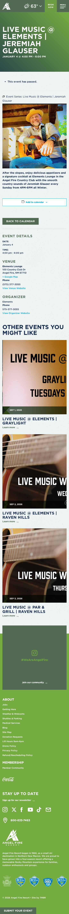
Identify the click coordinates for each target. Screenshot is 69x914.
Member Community (13, 768)
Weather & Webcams (13, 714)
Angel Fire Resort (6, 6)
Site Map (7, 732)
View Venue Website (14, 288)
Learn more (8, 427)
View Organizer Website (16, 313)
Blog (4, 727)
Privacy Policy (9, 750)
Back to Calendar (20, 221)
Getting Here (9, 709)
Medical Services (11, 723)
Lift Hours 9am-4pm (13, 741)
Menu (63, 5)
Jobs (5, 704)
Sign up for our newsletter (16, 800)
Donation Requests (12, 737)
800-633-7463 (20, 820)
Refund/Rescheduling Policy (17, 755)
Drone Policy (9, 746)
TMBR (43, 897)
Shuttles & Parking (12, 718)
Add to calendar (35, 202)
